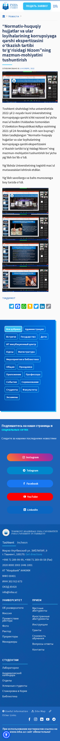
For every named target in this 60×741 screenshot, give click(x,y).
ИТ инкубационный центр (21, 344)
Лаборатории (10, 667)
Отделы (7, 680)
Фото (5, 626)
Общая (10, 366)
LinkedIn (32, 509)
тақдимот (8, 298)
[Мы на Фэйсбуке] (30, 719)
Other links (9, 715)
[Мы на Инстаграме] (36, 719)
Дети (44, 336)
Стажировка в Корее (14, 691)
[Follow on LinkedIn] (42, 719)
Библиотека (9, 696)
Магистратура (26, 351)
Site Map (40, 711)
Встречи (11, 336)
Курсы (9, 351)
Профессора (33, 374)
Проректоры (10, 636)
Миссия (7, 613)
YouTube (32, 496)
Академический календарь (12, 674)
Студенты (12, 389)
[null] (6, 734)
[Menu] (55, 6)
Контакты (38, 649)
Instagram (32, 457)
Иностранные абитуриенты (41, 617)
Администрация (34, 329)
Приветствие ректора (10, 619)
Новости (13, 16)
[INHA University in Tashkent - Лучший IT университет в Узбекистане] (11, 6)
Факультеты (30, 389)
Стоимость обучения (39, 637)
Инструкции (40, 624)
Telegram (32, 470)
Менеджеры (9, 641)
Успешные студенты (14, 685)
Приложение (13, 374)
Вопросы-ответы (42, 644)
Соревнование (30, 381)
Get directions (34, 554)
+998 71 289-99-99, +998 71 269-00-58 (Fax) (27, 559)
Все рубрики (13, 329)
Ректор (6, 631)
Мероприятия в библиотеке (22, 359)
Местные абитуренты (39, 609)
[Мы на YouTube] (48, 719)
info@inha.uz (9, 592)
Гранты (36, 630)
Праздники (25, 366)
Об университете (13, 608)
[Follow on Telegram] (54, 719)
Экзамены (12, 397)
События (11, 381)
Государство (28, 336)
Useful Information (16, 711)
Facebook (32, 483)
